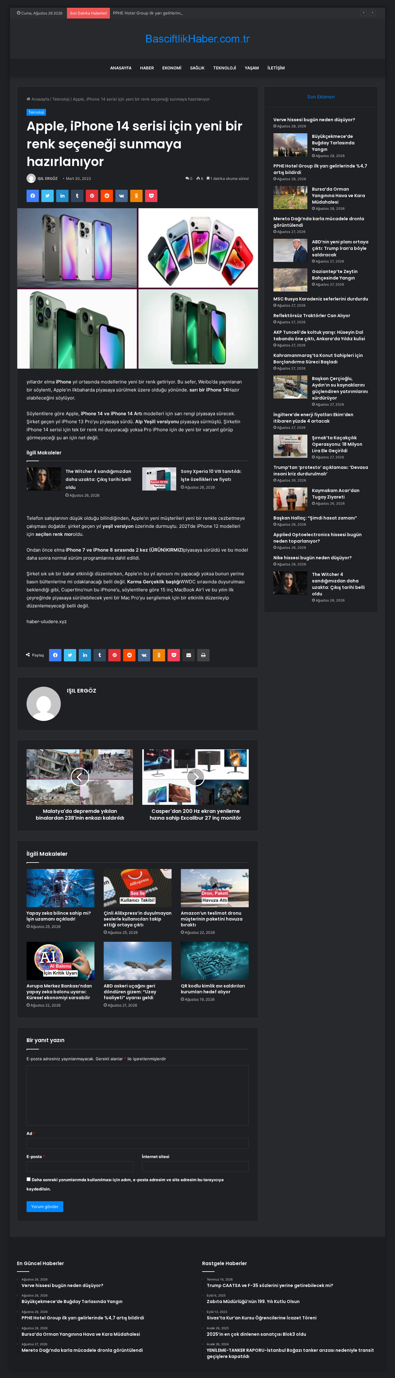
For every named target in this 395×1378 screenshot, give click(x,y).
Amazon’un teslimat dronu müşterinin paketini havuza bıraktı (212, 919)
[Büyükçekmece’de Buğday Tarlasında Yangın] (290, 144)
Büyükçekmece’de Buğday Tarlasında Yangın (333, 142)
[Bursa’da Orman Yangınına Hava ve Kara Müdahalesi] (290, 197)
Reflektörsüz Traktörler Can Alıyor (311, 315)
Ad (31, 1133)
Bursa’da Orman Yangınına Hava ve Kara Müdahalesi (338, 195)
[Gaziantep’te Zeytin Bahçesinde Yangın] (290, 280)
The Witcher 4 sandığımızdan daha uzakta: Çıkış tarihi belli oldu (98, 479)
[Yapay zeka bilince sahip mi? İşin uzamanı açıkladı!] (60, 888)
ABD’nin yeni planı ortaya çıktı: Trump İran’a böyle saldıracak (340, 248)
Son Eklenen (321, 97)
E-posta (36, 1156)
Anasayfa (120, 67)
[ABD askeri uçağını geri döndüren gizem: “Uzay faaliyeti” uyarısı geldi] (138, 961)
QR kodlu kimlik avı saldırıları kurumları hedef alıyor (213, 989)
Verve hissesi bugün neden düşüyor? (314, 120)
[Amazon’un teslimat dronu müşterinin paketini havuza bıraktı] (215, 888)
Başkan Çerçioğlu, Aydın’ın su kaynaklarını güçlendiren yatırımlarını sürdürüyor (340, 388)
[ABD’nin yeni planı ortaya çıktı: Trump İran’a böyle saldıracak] (290, 250)
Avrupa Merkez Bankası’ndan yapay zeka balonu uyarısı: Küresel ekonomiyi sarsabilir (59, 992)
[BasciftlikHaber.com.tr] (197, 38)
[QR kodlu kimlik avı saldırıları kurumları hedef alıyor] (215, 961)
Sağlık (197, 67)
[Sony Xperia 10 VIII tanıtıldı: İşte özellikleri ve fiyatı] (159, 478)
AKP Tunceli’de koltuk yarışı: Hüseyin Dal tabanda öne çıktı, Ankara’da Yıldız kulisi (319, 335)
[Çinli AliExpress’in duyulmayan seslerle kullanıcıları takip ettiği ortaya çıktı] (138, 888)
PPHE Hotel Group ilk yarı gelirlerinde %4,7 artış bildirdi (165, 12)
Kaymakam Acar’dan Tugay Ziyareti (336, 493)
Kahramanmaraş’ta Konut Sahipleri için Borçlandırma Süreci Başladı (318, 358)
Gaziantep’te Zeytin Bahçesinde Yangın (335, 274)
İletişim (276, 67)
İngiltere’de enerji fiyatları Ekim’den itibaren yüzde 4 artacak (313, 418)
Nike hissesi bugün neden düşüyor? (312, 558)
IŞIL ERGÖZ (48, 178)
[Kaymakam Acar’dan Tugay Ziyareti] (290, 499)
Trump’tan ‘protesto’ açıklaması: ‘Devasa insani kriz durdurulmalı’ (320, 470)
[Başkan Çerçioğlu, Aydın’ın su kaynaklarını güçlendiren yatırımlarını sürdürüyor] (290, 387)
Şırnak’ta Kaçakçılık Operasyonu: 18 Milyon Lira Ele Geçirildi (337, 444)
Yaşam (252, 67)
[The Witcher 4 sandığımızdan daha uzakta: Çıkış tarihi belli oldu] (44, 478)
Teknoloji (224, 67)
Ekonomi (171, 67)
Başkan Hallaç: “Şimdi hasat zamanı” (315, 518)
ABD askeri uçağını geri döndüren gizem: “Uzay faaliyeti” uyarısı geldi (130, 992)
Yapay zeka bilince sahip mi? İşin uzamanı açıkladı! (59, 916)
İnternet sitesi (155, 1156)
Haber (147, 67)
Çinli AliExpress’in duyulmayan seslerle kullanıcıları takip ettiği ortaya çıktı (138, 919)
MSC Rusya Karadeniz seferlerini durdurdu (320, 299)
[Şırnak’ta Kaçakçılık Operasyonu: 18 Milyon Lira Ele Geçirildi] (290, 446)
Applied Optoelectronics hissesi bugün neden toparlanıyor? (317, 538)
